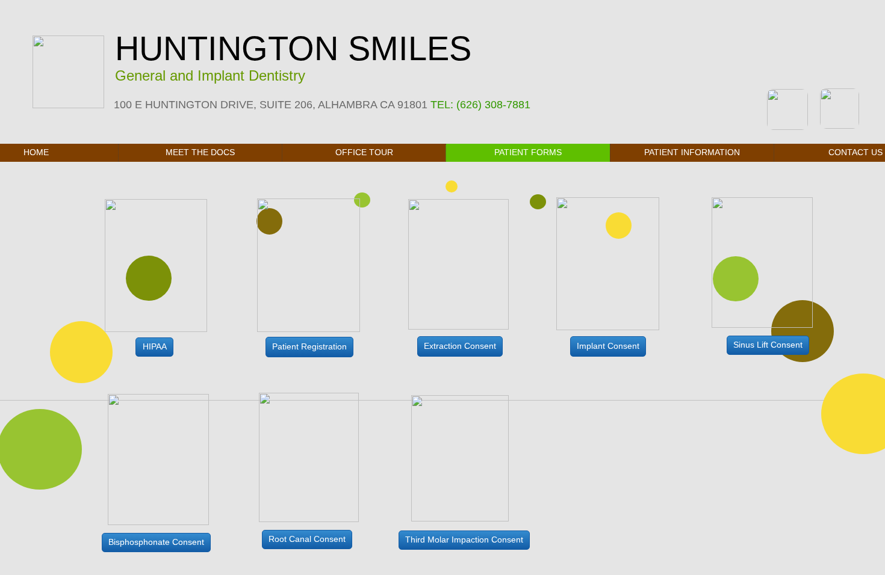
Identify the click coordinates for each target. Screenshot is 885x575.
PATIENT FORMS (528, 152)
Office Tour (364, 152)
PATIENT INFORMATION (692, 152)
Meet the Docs (200, 152)
